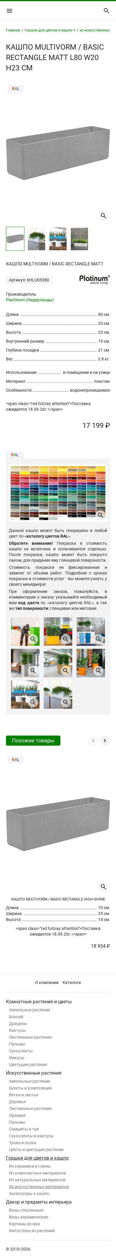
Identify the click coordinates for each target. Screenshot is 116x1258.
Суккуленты (21, 1050)
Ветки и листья (23, 1094)
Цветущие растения (28, 1064)
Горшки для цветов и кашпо (37, 1158)
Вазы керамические (28, 1217)
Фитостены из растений (32, 1230)
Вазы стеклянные (26, 1210)
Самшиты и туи (24, 1129)
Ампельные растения (29, 1009)
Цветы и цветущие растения (36, 1149)
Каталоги (71, 982)
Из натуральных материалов (37, 1179)
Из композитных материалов (37, 1173)
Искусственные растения (34, 1073)
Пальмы (17, 1044)
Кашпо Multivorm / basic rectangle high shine (58, 899)
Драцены (18, 1023)
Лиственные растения (30, 1037)
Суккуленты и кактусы (31, 1135)
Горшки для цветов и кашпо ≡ (50, 30)
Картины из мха (24, 1223)
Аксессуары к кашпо (29, 1193)
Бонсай (16, 1016)
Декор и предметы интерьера (39, 1202)
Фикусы (16, 1057)
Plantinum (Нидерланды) (30, 299)
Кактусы (17, 1030)
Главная (13, 30)
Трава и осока (22, 1142)
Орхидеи (17, 1115)
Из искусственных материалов (39, 1186)
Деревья (17, 1101)
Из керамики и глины (30, 1166)
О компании (47, 982)
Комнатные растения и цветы (39, 1001)
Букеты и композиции (30, 1088)
